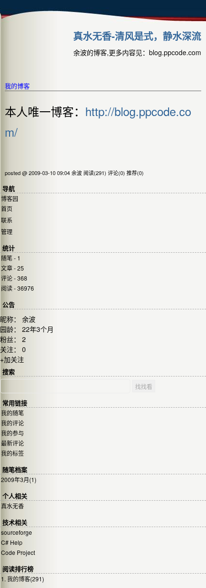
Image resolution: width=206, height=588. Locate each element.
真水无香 (12, 506)
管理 (6, 231)
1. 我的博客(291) (22, 579)
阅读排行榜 (18, 569)
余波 (28, 319)
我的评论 (12, 423)
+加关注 (12, 359)
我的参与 (12, 433)
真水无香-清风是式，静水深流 (137, 36)
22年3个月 (38, 329)
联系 (6, 220)
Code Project (18, 552)
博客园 (9, 198)
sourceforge (16, 532)
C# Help (12, 542)
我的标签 (12, 453)
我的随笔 (12, 413)
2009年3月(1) (18, 479)
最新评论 (12, 443)
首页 (6, 208)
